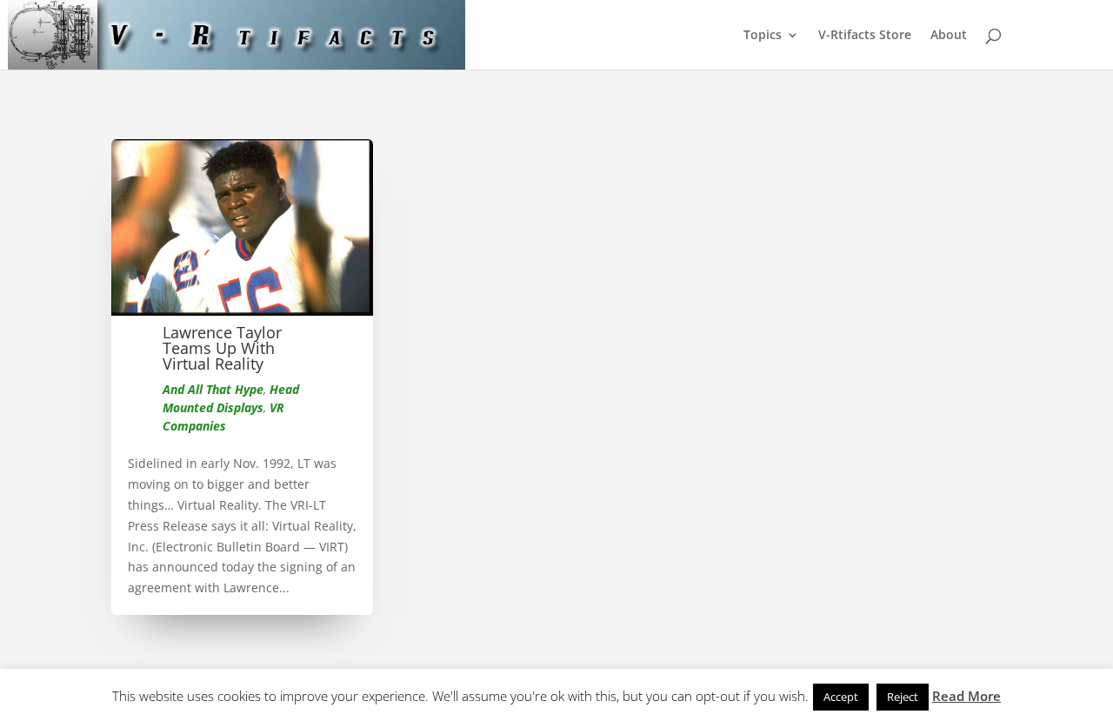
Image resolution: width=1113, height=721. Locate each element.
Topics (762, 36)
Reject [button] (902, 696)
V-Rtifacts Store (864, 36)
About (948, 36)
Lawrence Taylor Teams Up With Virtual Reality (222, 348)
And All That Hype (213, 389)
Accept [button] (840, 696)
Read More (966, 695)
